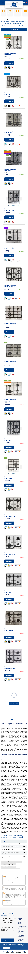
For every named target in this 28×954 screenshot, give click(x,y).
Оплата (20, 922)
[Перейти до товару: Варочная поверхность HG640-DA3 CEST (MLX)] (14, 504)
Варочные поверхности (12, 19)
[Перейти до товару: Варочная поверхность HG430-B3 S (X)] (14, 466)
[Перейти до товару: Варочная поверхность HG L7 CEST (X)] (14, 120)
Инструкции (20, 932)
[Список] (26, 25)
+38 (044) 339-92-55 (7, 922)
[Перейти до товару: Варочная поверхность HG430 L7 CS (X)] (14, 428)
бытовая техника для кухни (8, 866)
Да (4, 947)
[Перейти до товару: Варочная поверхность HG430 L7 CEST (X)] (14, 198)
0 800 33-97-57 (7, 914)
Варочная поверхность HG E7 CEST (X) (11, 843)
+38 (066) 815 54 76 (7, 924)
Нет (8, 947)
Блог (19, 925)
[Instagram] (5, 935)
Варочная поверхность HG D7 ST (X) (10, 846)
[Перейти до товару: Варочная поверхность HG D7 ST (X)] (14, 42)
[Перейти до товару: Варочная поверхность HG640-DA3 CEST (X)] (14, 542)
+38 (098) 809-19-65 (8, 920)
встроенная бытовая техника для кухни (11, 861)
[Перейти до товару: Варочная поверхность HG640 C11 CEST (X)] (14, 236)
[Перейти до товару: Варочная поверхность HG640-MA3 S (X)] (14, 618)
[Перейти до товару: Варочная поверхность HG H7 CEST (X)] (14, 351)
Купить (11, 63)
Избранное (18, 952)
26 (22, 25)
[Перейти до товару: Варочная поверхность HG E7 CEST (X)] (14, 82)
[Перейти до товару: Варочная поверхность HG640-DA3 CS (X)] (14, 580)
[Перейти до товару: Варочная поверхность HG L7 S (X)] (14, 389)
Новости (20, 928)
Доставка (20, 923)
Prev (7, 43)
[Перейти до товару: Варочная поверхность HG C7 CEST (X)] (14, 313)
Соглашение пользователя (21, 936)
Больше (24, 952)
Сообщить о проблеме (7, 940)
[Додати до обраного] (23, 63)
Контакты (20, 940)
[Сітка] (24, 25)
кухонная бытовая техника (8, 864)
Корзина (12, 952)
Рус (24, 2)
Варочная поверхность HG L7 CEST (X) (11, 849)
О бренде (20, 918)
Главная (3, 19)
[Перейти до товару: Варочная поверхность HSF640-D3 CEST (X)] (14, 656)
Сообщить (9, 332)
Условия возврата (22, 934)
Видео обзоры (21, 931)
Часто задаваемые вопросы (22, 927)
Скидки (19, 919)
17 (20, 25)
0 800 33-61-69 (4, 929)
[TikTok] (10, 935)
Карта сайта (21, 939)
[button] (2, 2)
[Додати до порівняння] (20, 63)
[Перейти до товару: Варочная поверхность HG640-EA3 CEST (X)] (14, 274)
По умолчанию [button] (5, 25)
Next (21, 43)
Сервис (19, 930)
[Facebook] (2, 935)
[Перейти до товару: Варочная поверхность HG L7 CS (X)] (14, 158)
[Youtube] (7, 935)
